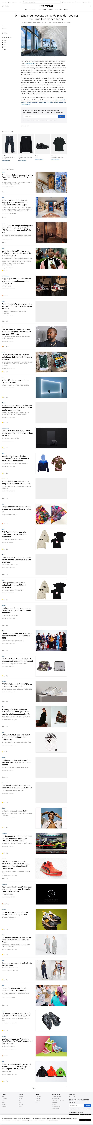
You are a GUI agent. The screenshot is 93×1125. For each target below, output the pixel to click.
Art (40, 9)
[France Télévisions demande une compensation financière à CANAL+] (51, 488)
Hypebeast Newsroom (7, 514)
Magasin (66, 9)
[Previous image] (24, 41)
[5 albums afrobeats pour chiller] (51, 818)
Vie (19, 1100)
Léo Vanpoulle (5, 33)
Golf (20, 1102)
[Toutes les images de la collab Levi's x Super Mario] (51, 970)
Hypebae (38, 1100)
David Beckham (30, 63)
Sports (3, 301)
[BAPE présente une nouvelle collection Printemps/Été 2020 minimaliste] (51, 539)
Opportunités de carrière (58, 1100)
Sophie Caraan (6, 213)
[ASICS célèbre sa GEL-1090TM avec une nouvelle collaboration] (51, 691)
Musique (51, 9)
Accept (85, 1120)
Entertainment (5, 478)
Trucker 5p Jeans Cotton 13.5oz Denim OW (8, 157)
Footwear (4, 681)
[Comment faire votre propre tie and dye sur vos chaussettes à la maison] (51, 514)
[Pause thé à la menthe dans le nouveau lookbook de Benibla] (51, 995)
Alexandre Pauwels (7, 719)
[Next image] (64, 41)
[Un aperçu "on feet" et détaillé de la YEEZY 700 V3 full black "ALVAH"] (51, 1020)
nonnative (4, 155)
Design (44, 9)
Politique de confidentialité (52, 120)
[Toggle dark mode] (90, 6)
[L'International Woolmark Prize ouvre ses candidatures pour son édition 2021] (51, 640)
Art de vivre (58, 9)
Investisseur (55, 1102)
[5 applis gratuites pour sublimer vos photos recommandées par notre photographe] (51, 286)
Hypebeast (38, 1096)
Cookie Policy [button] (26, 1120)
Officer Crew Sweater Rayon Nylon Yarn (25, 157)
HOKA (36, 155)
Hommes (21, 1096)
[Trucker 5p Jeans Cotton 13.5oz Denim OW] (9, 144)
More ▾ (34, 1088)
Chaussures (33, 9)
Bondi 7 (36, 157)
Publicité (54, 1104)
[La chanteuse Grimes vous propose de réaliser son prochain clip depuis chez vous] (51, 564)
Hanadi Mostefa (6, 288)
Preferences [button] (55, 1120)
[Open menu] (2, 6)
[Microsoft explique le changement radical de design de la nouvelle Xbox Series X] (51, 438)
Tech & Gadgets (5, 276)
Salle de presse (55, 1098)
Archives (21, 1104)
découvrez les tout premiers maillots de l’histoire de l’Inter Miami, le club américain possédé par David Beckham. (43, 102)
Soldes (20, 1106)
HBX (37, 1102)
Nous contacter (55, 1108)
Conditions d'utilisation (41, 120)
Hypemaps (38, 1098)
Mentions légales (56, 1106)
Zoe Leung (5, 186)
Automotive (4, 833)
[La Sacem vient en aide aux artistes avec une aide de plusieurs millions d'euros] (51, 767)
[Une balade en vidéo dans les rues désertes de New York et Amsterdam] (51, 792)
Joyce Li (5, 267)
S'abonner (61, 116)
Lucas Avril (5, 316)
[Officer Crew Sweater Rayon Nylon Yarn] (26, 144)
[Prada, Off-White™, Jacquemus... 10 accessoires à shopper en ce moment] (51, 666)
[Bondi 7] (42, 144)
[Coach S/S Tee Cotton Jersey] (59, 144)
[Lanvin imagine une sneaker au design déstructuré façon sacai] (51, 919)
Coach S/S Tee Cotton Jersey (57, 157)
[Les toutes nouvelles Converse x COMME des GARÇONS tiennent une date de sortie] (51, 1046)
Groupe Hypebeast (56, 1096)
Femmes (21, 1098)
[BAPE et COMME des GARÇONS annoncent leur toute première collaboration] (51, 742)
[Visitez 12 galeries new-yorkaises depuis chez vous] (51, 387)
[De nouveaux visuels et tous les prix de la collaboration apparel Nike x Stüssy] (51, 944)
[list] (44, 42)
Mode (26, 9)
